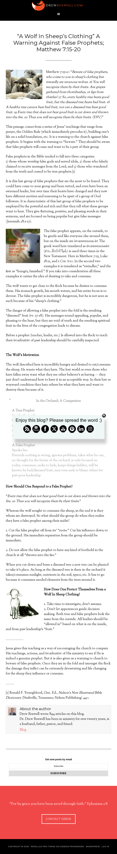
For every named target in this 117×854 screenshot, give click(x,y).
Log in (105, 846)
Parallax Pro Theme (43, 846)
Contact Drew (58, 819)
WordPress (93, 846)
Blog (23, 729)
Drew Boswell (58, 5)
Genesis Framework (72, 846)
